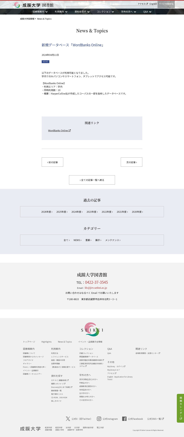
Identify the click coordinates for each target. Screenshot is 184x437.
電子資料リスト (57, 394)
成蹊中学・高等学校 (75, 430)
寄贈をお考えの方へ (87, 396)
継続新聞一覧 (56, 390)
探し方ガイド (56, 401)
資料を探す (57, 375)
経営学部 (58, 427)
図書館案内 (28, 348)
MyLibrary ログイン (115, 366)
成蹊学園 (48, 430)
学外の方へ (85, 375)
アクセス (142, 3)
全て (66, 240)
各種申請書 (55, 363)
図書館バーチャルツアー (32, 374)
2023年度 (92, 211)
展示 (97, 240)
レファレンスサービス (59, 356)
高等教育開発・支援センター (147, 353)
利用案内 (55, 348)
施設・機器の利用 (58, 360)
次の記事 (131, 162)
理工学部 (100, 427)
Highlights (46, 341)
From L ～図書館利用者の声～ (34, 367)
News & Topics (65, 341)
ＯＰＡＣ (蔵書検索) (59, 380)
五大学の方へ (84, 393)
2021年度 (122, 211)
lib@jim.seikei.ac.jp (96, 287)
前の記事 (53, 162)
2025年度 (61, 211)
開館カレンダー (181, 407)
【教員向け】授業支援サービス (63, 367)
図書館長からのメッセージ (33, 356)
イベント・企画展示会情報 (90, 341)
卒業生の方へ (84, 382)
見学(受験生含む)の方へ (88, 379)
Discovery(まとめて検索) (61, 387)
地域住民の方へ (85, 389)
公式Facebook (135, 418)
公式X (82, 418)
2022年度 (107, 211)
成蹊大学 (30, 429)
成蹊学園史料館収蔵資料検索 (90, 360)
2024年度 (76, 211)
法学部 (68, 427)
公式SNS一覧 (154, 418)
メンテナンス (112, 240)
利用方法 (54, 353)
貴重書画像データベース (88, 356)
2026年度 (46, 211)
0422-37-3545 (96, 282)
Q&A (109, 348)
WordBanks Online (58, 130)
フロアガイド (28, 360)
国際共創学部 (88, 427)
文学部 (76, 427)
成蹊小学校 (59, 430)
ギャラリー (27, 363)
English (153, 3)
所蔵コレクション (86, 353)
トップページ (29, 341)
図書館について (29, 353)
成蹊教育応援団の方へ (88, 386)
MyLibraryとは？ (113, 370)
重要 (88, 240)
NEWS (45, 61)
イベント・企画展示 (31, 370)
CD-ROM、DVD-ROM (59, 397)
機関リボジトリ (57, 383)
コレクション (86, 348)
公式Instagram (110, 418)
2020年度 (137, 211)
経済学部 (48, 427)
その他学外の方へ (86, 400)
